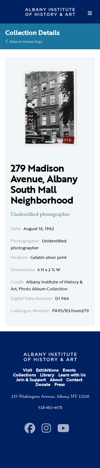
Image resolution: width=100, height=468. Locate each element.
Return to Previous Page (26, 41)
